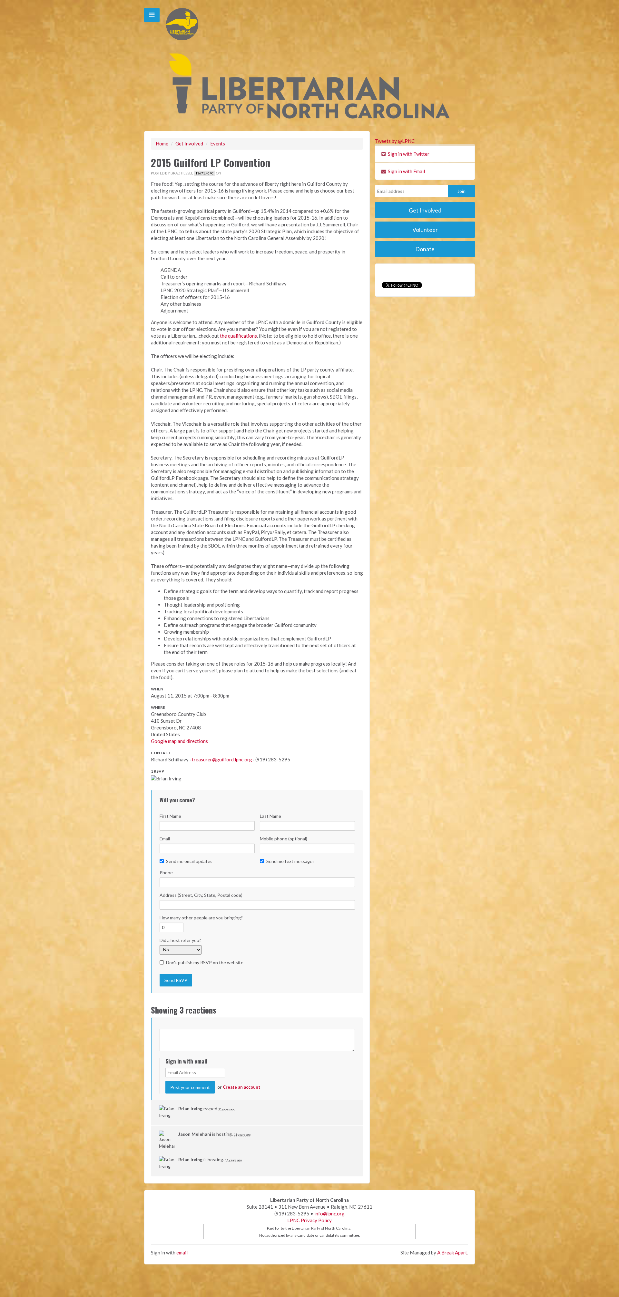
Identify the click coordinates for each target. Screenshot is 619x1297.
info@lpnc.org (329, 1213)
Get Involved (189, 143)
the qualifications (238, 336)
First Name (170, 816)
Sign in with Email (406, 171)
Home (162, 143)
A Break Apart (452, 1252)
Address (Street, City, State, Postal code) (201, 895)
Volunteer (425, 229)
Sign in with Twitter (408, 154)
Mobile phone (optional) (283, 838)
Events (217, 143)
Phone (166, 872)
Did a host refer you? (180, 940)
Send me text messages (290, 861)
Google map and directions (179, 741)
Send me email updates (189, 861)
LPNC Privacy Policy (309, 1220)
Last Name (270, 816)
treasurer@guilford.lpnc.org (222, 759)
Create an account (241, 1087)
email (182, 1252)
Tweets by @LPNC (395, 141)
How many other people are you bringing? (201, 917)
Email (165, 838)
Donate (425, 248)
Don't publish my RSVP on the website (204, 962)
